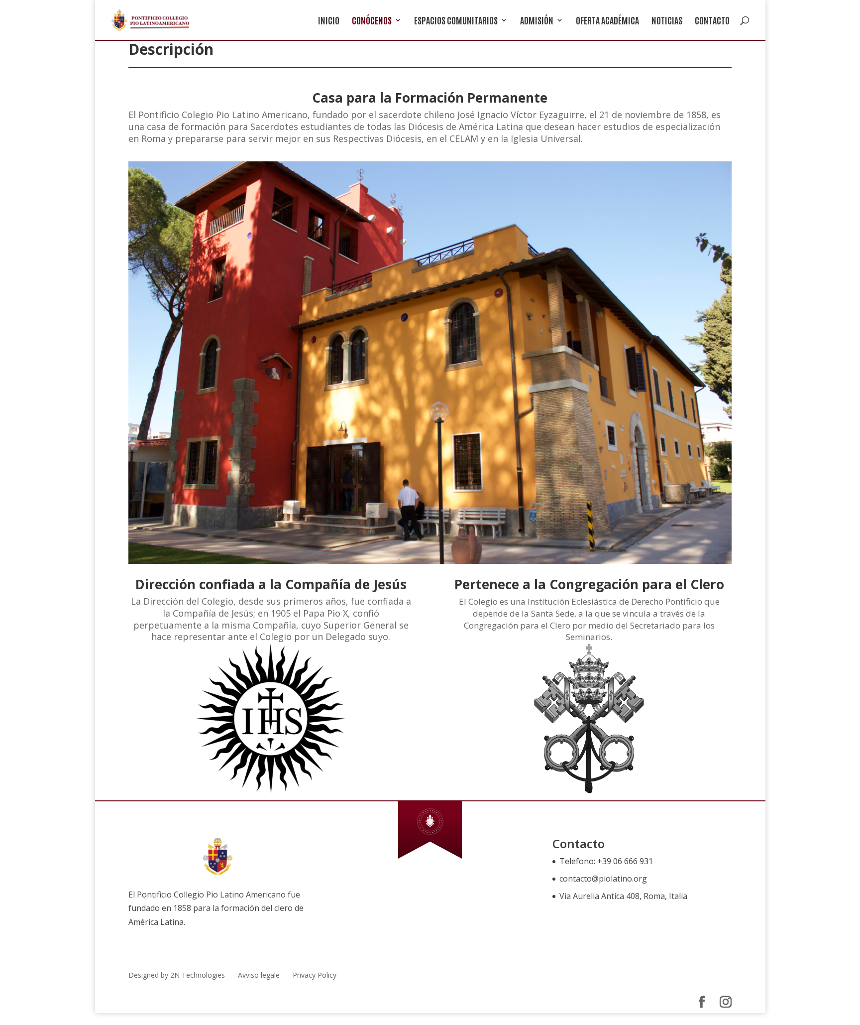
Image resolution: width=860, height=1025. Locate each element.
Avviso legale (259, 975)
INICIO (328, 21)
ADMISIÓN (536, 21)
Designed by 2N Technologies (176, 975)
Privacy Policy (314, 975)
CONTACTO (712, 21)
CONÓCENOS (372, 21)
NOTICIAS (666, 21)
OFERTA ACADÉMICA (607, 21)
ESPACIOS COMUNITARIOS (456, 21)
